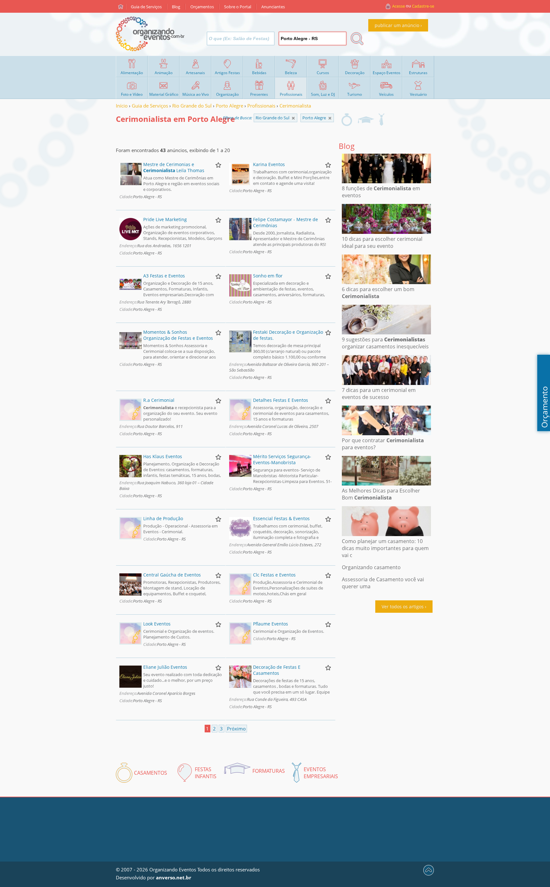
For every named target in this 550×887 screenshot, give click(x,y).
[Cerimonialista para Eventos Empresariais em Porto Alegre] (381, 119)
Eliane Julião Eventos (165, 667)
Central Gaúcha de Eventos (172, 575)
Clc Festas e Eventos (274, 575)
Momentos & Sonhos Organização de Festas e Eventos (178, 335)
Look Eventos (157, 624)
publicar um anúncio (397, 25)
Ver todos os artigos (403, 607)
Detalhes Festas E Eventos (280, 400)
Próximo (236, 728)
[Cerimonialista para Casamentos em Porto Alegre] (347, 119)
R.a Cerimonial (158, 400)
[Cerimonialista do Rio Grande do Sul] (330, 118)
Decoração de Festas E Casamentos (276, 670)
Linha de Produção (163, 518)
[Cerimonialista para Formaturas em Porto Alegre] (366, 119)
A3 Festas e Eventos (164, 276)
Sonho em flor (268, 276)
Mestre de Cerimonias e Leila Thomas (173, 167)
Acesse (398, 6)
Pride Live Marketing (165, 219)
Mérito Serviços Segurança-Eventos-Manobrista (282, 459)
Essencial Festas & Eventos (281, 518)
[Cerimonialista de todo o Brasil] (293, 118)
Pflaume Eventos (270, 624)
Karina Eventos (269, 164)
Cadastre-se (423, 6)
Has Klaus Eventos (162, 456)
